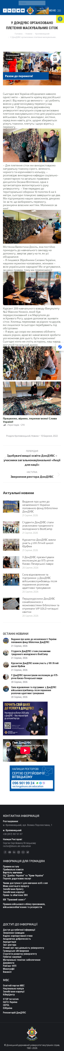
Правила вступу (11, 866)
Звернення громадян (13, 932)
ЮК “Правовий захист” (14, 899)
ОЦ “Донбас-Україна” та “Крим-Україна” (23, 875)
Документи (8, 962)
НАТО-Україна (10, 1002)
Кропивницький (12, 55)
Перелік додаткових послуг (17, 878)
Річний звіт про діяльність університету (23, 947)
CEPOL (6, 1005)
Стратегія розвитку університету (20, 953)
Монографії (8, 968)
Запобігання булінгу (13, 889)
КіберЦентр (9, 994)
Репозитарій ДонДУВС (14, 1012)
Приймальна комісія (13, 869)
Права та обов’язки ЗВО (15, 895)
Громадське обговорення (16, 950)
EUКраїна (7, 1008)
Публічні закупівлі (12, 956)
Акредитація (9, 941)
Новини (9, 59)
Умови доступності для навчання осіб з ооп (25, 883)
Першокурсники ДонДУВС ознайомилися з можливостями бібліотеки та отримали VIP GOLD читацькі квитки (40, 605)
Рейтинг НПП (9, 965)
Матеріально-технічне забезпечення (21, 959)
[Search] (42, 3)
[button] (60, 19)
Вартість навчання (12, 872)
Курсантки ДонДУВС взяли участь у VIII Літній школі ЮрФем (39, 543)
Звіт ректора (9, 944)
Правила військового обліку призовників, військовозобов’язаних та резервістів (24, 906)
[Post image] (11, 507)
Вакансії (7, 971)
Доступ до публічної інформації (19, 929)
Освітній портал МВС (13, 985)
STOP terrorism (11, 999)
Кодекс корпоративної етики (17, 935)
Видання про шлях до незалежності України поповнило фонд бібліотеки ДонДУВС (40, 506)
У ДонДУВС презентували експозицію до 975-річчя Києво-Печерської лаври (38, 560)
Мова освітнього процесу (16, 886)
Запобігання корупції (13, 892)
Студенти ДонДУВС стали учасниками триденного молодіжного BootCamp (38, 525)
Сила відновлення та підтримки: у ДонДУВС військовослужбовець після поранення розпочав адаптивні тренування (39, 581)
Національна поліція (13, 988)
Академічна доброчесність (17, 938)
